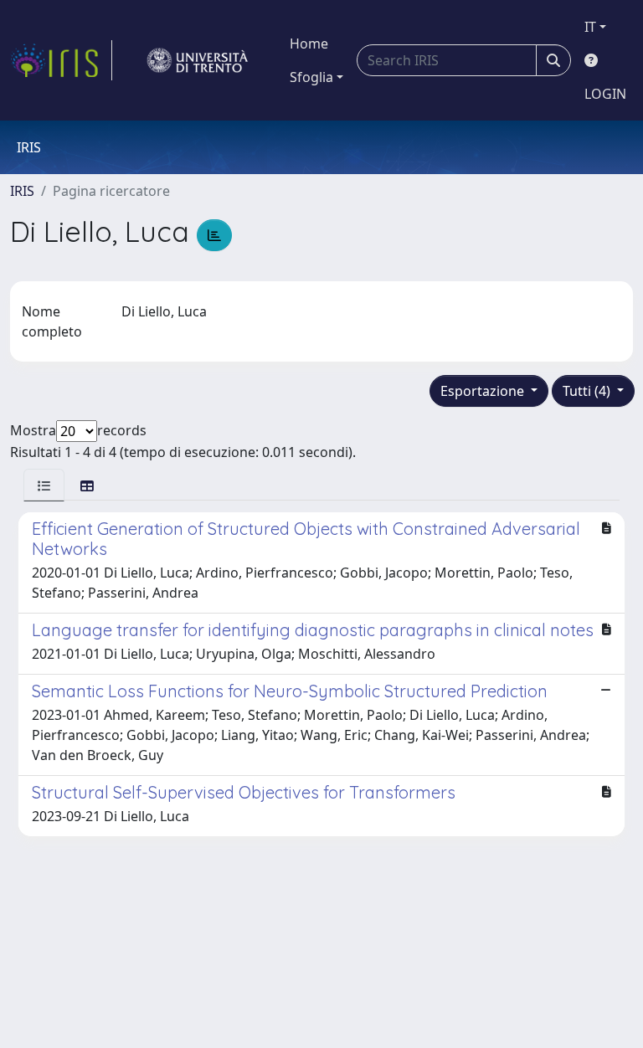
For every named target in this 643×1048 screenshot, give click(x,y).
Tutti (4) (588, 391)
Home (309, 43)
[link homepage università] (198, 60)
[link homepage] (61, 60)
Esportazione (483, 391)
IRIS (22, 191)
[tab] (43, 485)
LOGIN (605, 94)
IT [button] (590, 27)
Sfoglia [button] (311, 77)
